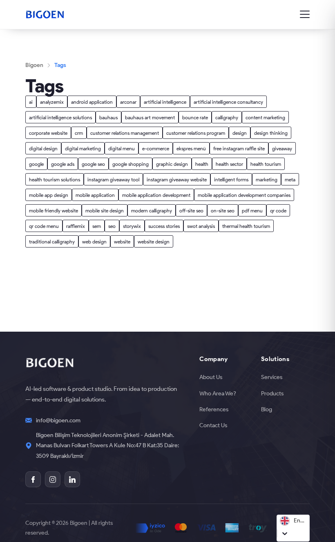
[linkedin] (72, 479)
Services (271, 377)
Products (272, 393)
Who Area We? (217, 393)
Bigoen (34, 65)
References (213, 409)
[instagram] (52, 479)
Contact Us (213, 425)
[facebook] (33, 479)
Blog (266, 409)
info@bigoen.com (58, 420)
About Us (210, 377)
